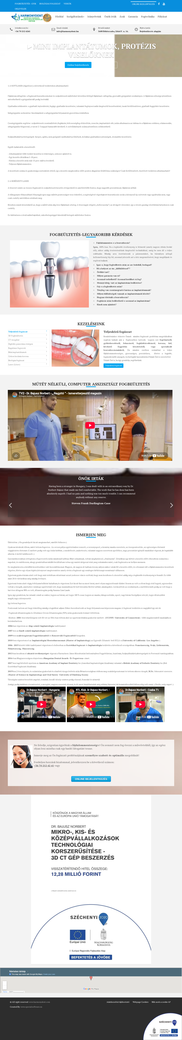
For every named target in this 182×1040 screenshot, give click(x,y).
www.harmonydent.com (39, 1002)
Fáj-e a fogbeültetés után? (109, 286)
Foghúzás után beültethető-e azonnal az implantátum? (123, 300)
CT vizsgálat (13, 339)
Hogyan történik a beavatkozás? (112, 297)
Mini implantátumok (17, 352)
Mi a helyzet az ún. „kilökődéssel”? (113, 268)
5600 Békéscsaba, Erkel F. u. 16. (113, 31)
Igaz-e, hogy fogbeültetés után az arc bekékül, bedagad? (124, 264)
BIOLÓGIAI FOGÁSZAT (49, 3)
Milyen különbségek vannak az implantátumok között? (123, 293)
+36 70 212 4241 (22, 31)
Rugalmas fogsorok (17, 348)
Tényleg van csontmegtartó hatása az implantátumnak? (123, 290)
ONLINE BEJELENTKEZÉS (143, 4)
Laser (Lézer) (14, 364)
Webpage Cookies (140, 1002)
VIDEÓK (67, 3)
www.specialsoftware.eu (31, 1006)
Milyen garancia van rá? (108, 275)
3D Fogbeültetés (15, 335)
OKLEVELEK (20, 8)
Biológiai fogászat (16, 360)
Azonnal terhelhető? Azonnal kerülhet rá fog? (119, 279)
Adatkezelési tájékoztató (118, 1002)
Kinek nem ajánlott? (106, 304)
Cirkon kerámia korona (18, 356)
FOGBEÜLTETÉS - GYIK (25, 3)
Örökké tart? (102, 272)
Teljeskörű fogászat (18, 331)
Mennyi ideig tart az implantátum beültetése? (119, 282)
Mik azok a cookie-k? (161, 1002)
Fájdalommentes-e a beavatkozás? (113, 242)
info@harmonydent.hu (68, 31)
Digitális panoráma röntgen (20, 344)
